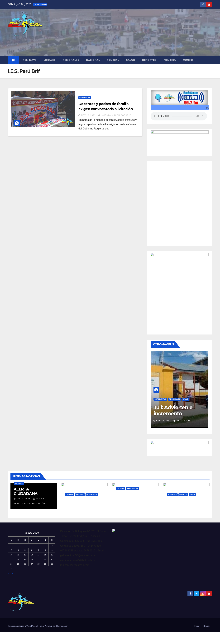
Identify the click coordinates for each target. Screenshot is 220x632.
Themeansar (61, 626)
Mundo (188, 60)
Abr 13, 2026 (176, 510)
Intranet (206, 626)
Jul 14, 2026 (23, 499)
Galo (90, 510)
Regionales (71, 60)
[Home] (13, 60)
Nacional (93, 60)
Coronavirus (160, 394)
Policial (113, 60)
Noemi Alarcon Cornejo (116, 115)
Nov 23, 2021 (88, 115)
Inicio (196, 626)
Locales (49, 60)
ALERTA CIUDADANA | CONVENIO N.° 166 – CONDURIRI (32, 496)
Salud (130, 60)
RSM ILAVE (29, 60)
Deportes (149, 60)
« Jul (11, 573)
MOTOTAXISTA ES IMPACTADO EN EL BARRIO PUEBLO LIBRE (82, 507)
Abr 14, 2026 (125, 504)
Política (169, 60)
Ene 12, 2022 (163, 416)
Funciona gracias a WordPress (22, 626)
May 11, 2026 (74, 510)
